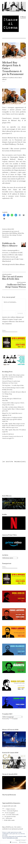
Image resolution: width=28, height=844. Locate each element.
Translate (15, 718)
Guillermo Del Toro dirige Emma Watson (15, 285)
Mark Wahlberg (13, 233)
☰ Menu (23, 17)
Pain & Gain (5, 235)
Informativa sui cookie (12, 837)
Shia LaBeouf (12, 235)
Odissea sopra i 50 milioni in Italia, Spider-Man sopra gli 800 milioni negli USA (12, 419)
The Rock (19, 235)
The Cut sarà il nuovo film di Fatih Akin (12, 277)
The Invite (5, 396)
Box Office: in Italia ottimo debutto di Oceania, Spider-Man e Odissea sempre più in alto (13, 409)
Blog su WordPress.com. (8, 827)
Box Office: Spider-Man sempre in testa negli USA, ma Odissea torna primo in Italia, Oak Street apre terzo (13, 425)
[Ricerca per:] (9, 330)
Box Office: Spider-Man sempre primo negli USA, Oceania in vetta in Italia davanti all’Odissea (13, 376)
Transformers (5, 237)
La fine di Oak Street (8, 434)
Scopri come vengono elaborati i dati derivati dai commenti (13, 321)
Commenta (20, 313)
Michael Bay (21, 233)
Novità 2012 (11, 229)
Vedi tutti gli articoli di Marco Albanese (13, 264)
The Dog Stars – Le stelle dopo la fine (13, 385)
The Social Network (9, 795)
